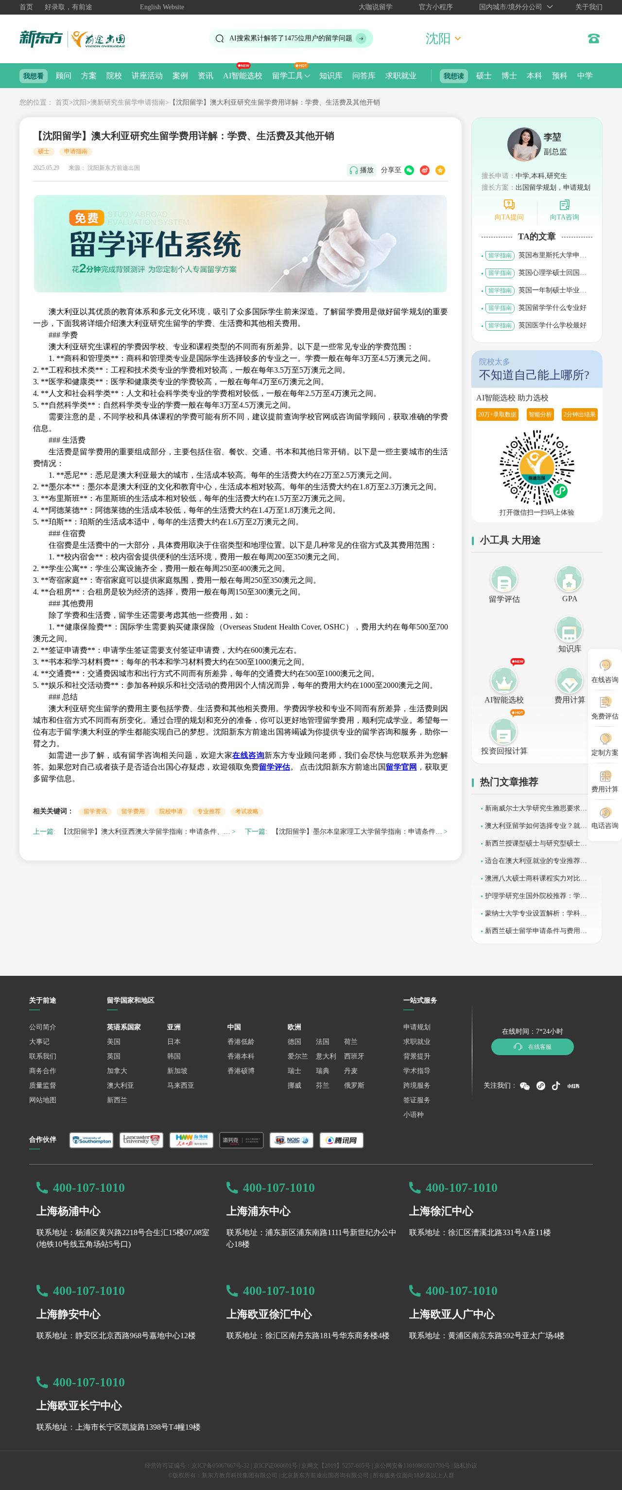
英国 (114, 1056)
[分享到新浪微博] (425, 170)
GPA (570, 598)
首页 (26, 7)
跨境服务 (417, 1085)
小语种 (413, 1114)
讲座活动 (147, 76)
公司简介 (42, 1027)
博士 (509, 76)
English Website (162, 7)
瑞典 (322, 1071)
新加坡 (177, 1071)
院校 (114, 76)
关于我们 (589, 7)
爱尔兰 (298, 1056)
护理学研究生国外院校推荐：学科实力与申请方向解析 (536, 899)
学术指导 (417, 1071)
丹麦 (351, 1071)
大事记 (39, 1041)
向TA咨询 (564, 217)
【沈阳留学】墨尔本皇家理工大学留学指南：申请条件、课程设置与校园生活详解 (357, 833)
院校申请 (171, 811)
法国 (322, 1041)
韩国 (174, 1056)
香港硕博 (241, 1071)
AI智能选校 (242, 76)
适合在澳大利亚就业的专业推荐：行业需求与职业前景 (536, 864)
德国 (294, 1041)
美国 (114, 1041)
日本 (174, 1041)
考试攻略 (247, 811)
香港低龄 (241, 1041)
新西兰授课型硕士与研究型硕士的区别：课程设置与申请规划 (536, 847)
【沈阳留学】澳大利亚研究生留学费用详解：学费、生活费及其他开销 (274, 102)
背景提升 (417, 1056)
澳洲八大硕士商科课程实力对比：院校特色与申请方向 (536, 882)
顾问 (63, 76)
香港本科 (241, 1056)
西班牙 (354, 1056)
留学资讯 (95, 811)
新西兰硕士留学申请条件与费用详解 (536, 934)
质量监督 (42, 1085)
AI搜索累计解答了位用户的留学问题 (290, 38)
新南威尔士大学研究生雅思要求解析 (536, 812)
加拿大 (117, 1071)
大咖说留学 (376, 7)
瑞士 (294, 1071)
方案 (89, 76)
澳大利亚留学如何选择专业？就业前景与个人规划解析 (536, 829)
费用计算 (570, 700)
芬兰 (322, 1085)
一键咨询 (221, 1475)
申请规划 (417, 1027)
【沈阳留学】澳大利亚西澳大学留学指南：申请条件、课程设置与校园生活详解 (145, 833)
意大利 (326, 1056)
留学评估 (504, 599)
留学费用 (133, 811)
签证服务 (417, 1100)
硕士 (484, 76)
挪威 (294, 1085)
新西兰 (117, 1100)
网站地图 (42, 1100)
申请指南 (75, 151)
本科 (534, 76)
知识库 (331, 76)
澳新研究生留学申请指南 (127, 102)
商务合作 (42, 1071)
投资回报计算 (504, 751)
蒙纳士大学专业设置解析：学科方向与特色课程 (536, 917)
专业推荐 (209, 811)
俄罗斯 (354, 1085)
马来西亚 (180, 1085)
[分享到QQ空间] (440, 170)
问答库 (364, 76)
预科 (560, 76)
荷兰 (351, 1041)
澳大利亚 (120, 1085)
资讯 (205, 76)
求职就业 (400, 76)
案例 (180, 76)
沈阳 (79, 102)
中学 (585, 76)
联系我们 (42, 1056)
